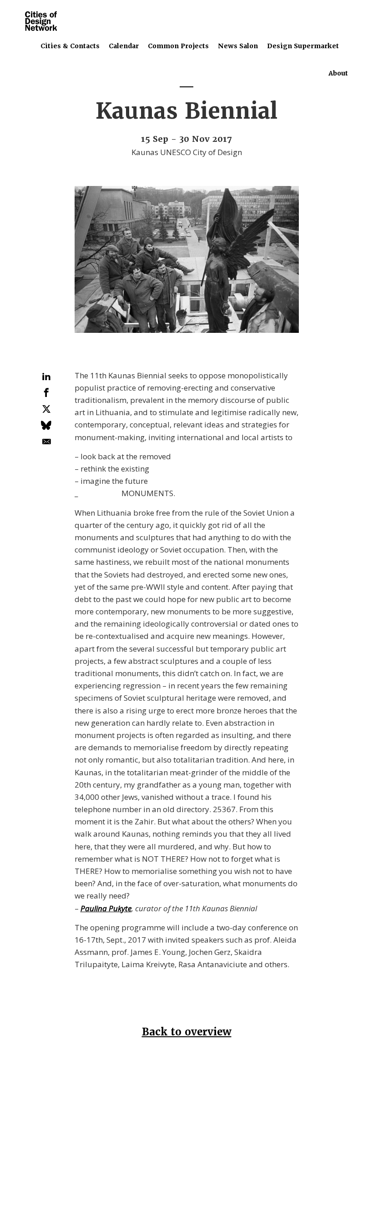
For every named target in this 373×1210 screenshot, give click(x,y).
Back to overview (187, 1032)
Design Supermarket (303, 46)
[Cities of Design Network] (41, 21)
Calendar (124, 46)
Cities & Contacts (70, 46)
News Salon (238, 46)
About (338, 73)
